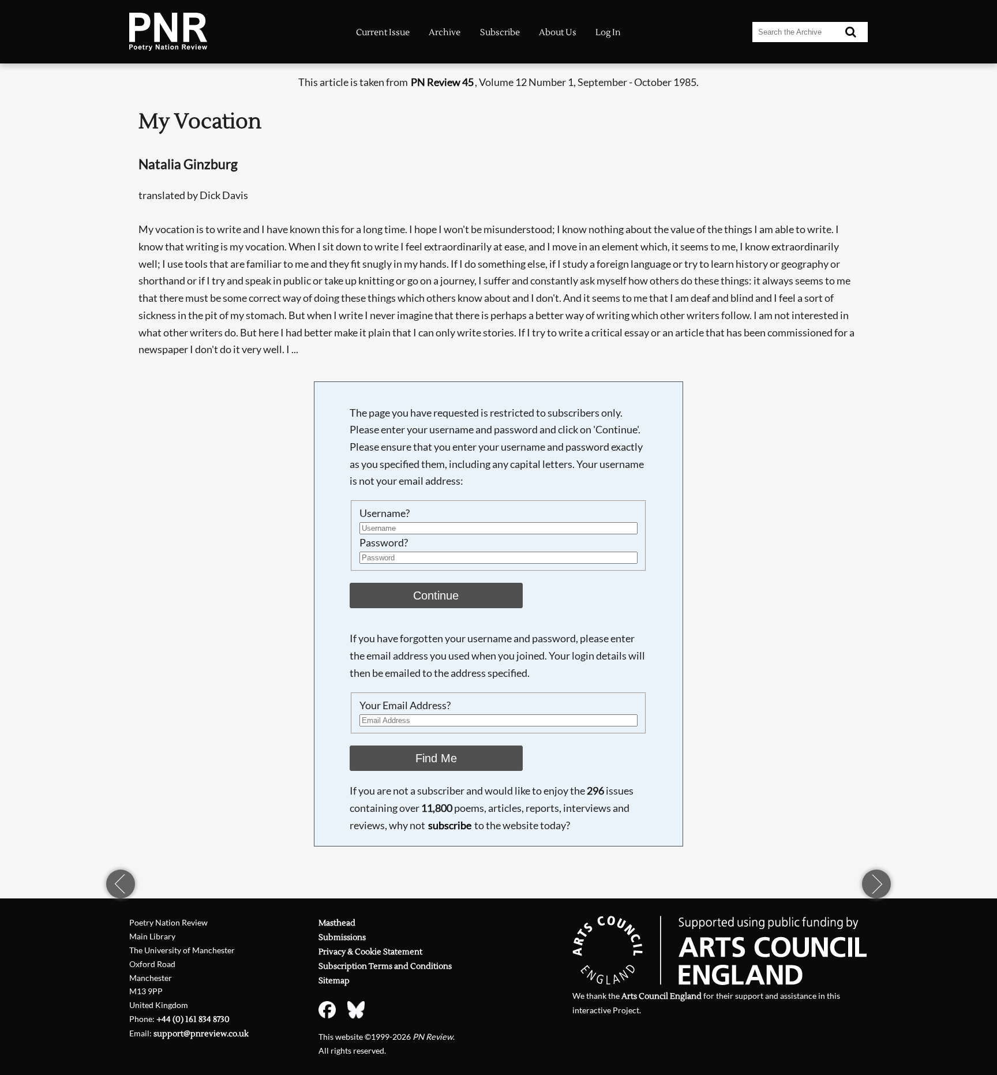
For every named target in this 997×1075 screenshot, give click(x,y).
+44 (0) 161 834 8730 (193, 1019)
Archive (444, 32)
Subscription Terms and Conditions (385, 966)
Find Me (436, 758)
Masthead (336, 922)
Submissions (342, 937)
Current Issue (383, 32)
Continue (436, 595)
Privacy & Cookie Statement (370, 951)
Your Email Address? (405, 705)
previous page (120, 884)
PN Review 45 (442, 82)
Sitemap (334, 980)
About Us (557, 32)
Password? (383, 542)
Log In (608, 32)
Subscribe (500, 32)
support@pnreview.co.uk (201, 1033)
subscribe (449, 825)
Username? (384, 513)
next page (876, 884)
